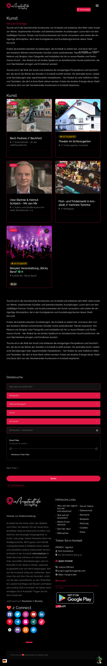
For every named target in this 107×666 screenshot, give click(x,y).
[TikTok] (41, 622)
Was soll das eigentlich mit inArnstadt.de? (67, 508)
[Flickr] (25, 622)
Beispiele (84, 519)
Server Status (87, 506)
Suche (53, 478)
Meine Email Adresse (63, 523)
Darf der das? (64, 529)
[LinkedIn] (41, 614)
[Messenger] (10, 630)
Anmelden (84, 9)
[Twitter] (17, 614)
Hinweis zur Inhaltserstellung (21, 516)
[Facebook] (10, 614)
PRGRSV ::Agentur (64, 547)
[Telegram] (17, 622)
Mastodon (27, 601)
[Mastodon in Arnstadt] (33, 630)
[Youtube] (33, 614)
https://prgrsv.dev (67, 574)
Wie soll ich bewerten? (63, 516)
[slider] (10, 448)
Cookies (84, 527)
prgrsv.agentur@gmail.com (72, 571)
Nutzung (84, 523)
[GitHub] (17, 630)
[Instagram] (25, 614)
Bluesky (39, 601)
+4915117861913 (66, 567)
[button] (53, 395)
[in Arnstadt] (18, 6)
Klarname (85, 515)
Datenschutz (86, 510)
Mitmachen (63, 533)
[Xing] (33, 622)
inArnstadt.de (39, 553)
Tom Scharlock (65, 551)
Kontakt (62, 581)
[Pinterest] (10, 622)
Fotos (82, 532)
